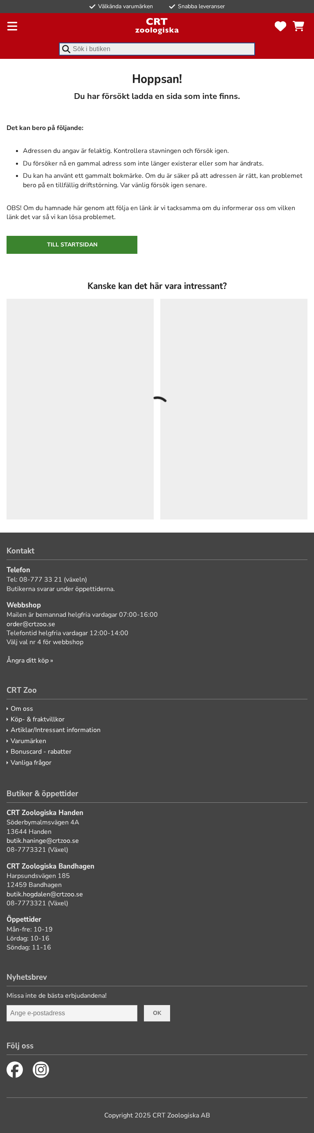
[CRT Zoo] (157, 26)
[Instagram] (41, 1069)
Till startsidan (72, 245)
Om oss (22, 708)
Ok (157, 1013)
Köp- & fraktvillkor (38, 719)
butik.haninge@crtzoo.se (43, 840)
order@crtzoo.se (31, 624)
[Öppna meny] (12, 26)
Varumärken (28, 741)
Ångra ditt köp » (30, 660)
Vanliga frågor (31, 762)
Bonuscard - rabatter (41, 751)
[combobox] (157, 49)
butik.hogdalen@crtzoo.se (45, 894)
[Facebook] (15, 1069)
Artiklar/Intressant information (56, 729)
